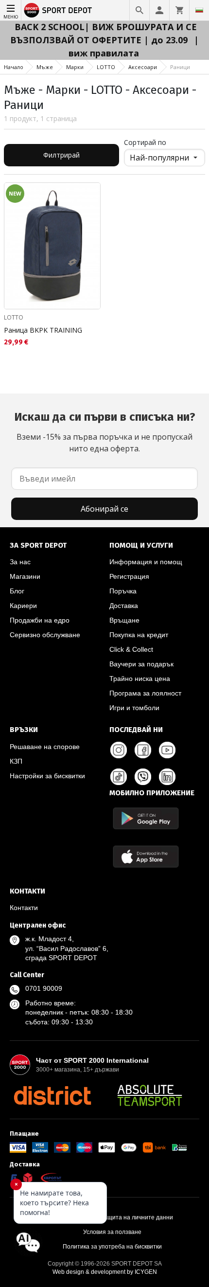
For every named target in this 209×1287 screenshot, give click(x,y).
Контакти (24, 908)
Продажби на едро (40, 620)
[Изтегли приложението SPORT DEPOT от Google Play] (145, 818)
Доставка (123, 605)
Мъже (44, 67)
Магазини (25, 576)
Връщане (124, 620)
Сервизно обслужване (45, 635)
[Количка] (179, 10)
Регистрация (129, 576)
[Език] (199, 10)
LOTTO (106, 67)
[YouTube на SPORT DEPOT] (167, 750)
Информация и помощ (145, 562)
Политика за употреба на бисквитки (112, 1246)
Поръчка (123, 591)
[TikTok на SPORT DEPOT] (118, 777)
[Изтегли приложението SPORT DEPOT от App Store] (145, 856)
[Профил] (159, 10)
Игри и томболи (134, 708)
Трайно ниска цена (139, 678)
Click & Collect (131, 649)
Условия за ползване (112, 1232)
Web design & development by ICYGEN (104, 1272)
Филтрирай (61, 155)
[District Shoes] (52, 1095)
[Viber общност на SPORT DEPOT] (143, 777)
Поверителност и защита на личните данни (112, 1217)
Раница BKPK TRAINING (43, 330)
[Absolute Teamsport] (149, 1095)
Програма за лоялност (145, 693)
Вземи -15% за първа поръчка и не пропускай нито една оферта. (104, 432)
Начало (13, 67)
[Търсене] (139, 10)
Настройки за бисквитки (47, 776)
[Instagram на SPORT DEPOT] (118, 750)
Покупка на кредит (138, 635)
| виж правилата (134, 46)
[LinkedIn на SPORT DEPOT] (167, 777)
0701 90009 (43, 988)
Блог (17, 591)
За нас (20, 562)
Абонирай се (104, 508)
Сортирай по (145, 142)
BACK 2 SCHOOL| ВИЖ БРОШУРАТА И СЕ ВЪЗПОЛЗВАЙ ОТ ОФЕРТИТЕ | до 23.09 (103, 33)
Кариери (23, 605)
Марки (75, 67)
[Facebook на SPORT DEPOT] (143, 750)
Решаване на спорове (45, 747)
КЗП (16, 761)
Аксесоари (142, 67)
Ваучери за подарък (141, 664)
